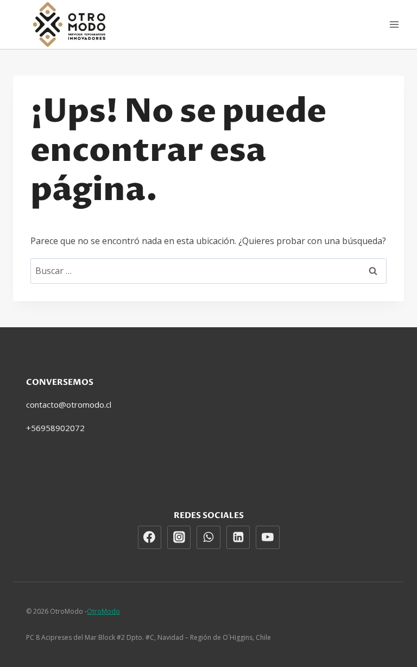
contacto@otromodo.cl (68, 404)
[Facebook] (150, 538)
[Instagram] (179, 538)
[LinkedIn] (238, 538)
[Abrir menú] (394, 24)
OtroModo (103, 611)
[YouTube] (268, 538)
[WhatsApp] (208, 538)
